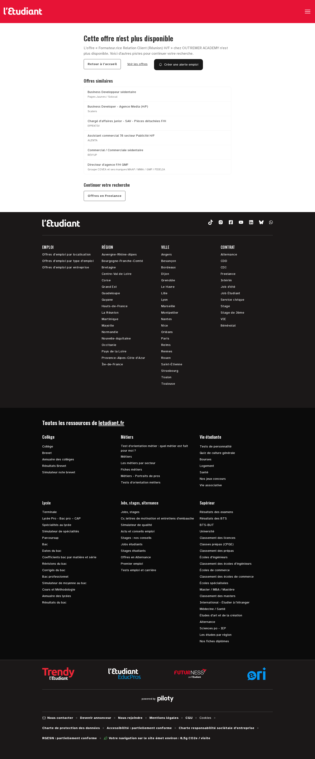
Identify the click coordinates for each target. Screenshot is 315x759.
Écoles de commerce (215, 570)
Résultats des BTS (213, 518)
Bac (45, 544)
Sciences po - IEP (213, 628)
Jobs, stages (130, 512)
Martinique (110, 319)
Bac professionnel (55, 577)
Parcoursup (50, 538)
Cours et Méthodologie (58, 589)
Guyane (107, 300)
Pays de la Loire (114, 351)
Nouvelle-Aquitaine (116, 338)
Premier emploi (132, 564)
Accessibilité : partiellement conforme (139, 728)
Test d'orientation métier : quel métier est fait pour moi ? (154, 448)
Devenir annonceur (95, 718)
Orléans (167, 332)
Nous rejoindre (130, 718)
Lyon (164, 300)
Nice (164, 325)
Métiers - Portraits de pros (140, 476)
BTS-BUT (207, 525)
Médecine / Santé (212, 609)
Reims (166, 345)
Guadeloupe (111, 293)
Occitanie (109, 345)
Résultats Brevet (54, 466)
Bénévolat (228, 325)
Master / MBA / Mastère (217, 589)
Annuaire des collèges (58, 459)
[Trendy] (58, 673)
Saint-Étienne (171, 364)
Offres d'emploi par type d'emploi (68, 261)
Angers (166, 254)
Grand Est (109, 287)
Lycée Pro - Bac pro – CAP (61, 518)
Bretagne (109, 267)
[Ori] (257, 673)
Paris (165, 338)
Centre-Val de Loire (117, 274)
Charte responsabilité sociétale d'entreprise (216, 728)
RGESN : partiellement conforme (69, 738)
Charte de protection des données (71, 728)
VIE (223, 319)
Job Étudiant (230, 293)
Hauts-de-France (115, 306)
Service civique (232, 300)
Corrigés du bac (53, 570)
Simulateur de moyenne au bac (64, 583)
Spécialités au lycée (56, 525)
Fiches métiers (131, 469)
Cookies (205, 718)
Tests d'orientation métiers (140, 482)
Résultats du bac (54, 602)
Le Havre (168, 287)
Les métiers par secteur (138, 463)
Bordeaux (168, 267)
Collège (47, 446)
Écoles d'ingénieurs (214, 557)
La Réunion (110, 313)
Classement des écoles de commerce (227, 577)
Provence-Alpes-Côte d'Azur (123, 358)
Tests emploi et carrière (138, 570)
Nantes (166, 319)
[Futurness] (190, 673)
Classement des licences (217, 538)
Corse (106, 280)
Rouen (166, 358)
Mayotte (108, 325)
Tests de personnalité (216, 446)
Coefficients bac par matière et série (69, 557)
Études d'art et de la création (221, 615)
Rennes (166, 351)
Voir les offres (137, 64)
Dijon (165, 274)
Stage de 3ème (232, 313)
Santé (204, 472)
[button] (210, 222)
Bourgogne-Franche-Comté (122, 261)
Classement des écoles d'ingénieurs (226, 564)
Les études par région (216, 635)
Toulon (166, 377)
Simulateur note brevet (58, 472)
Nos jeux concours (213, 479)
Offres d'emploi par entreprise (65, 267)
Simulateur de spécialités (60, 531)
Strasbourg (169, 371)
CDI (223, 267)
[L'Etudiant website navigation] (23, 11)
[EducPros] (124, 673)
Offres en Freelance (105, 196)
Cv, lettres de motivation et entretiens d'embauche (157, 518)
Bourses (205, 459)
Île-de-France (112, 364)
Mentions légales (163, 718)
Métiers (126, 457)
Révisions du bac (54, 564)
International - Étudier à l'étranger (225, 602)
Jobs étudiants (132, 544)
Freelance (228, 274)
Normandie (110, 332)
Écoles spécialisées (214, 583)
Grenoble (168, 280)
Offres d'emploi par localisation (66, 254)
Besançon (168, 261)
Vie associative (211, 485)
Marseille (168, 306)
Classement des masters (217, 596)
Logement (207, 466)
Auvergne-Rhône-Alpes (119, 254)
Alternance (229, 254)
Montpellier (169, 313)
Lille (164, 293)
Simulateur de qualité (136, 525)
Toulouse (168, 384)
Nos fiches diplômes (214, 641)
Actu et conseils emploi (138, 531)
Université (207, 531)
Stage (225, 306)
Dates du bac (51, 551)
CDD (224, 261)
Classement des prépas (217, 551)
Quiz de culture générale (217, 453)
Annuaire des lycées (56, 596)
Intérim (226, 280)
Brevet (47, 453)
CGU (189, 718)
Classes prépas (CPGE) (217, 544)
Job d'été (228, 287)
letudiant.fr (111, 422)
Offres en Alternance (136, 557)
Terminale (49, 512)
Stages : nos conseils (136, 538)
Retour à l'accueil (102, 64)
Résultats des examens (216, 512)
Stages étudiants (133, 551)
